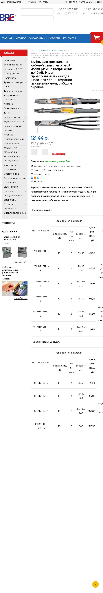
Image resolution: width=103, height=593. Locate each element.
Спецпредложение (15, 213)
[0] (96, 37)
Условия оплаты (40, 2)
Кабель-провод (12, 117)
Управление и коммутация (12, 158)
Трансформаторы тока (13, 84)
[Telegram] (38, 178)
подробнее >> (20, 262)
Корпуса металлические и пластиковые (14, 139)
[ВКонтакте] (32, 178)
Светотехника (11, 174)
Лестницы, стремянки (10, 206)
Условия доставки (14, 2)
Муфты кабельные (14, 121)
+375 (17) (67, 9)
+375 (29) (92, 9)
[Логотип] (8, 18)
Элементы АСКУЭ (13, 69)
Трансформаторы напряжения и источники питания (13, 97)
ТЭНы (7, 113)
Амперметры (11, 73)
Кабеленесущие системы (13, 128)
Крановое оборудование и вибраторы (13, 195)
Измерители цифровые (11, 167)
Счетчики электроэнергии (13, 62)
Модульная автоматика (10, 149)
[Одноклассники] (35, 178)
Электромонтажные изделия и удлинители (15, 182)
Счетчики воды (12, 108)
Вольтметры (11, 78)
